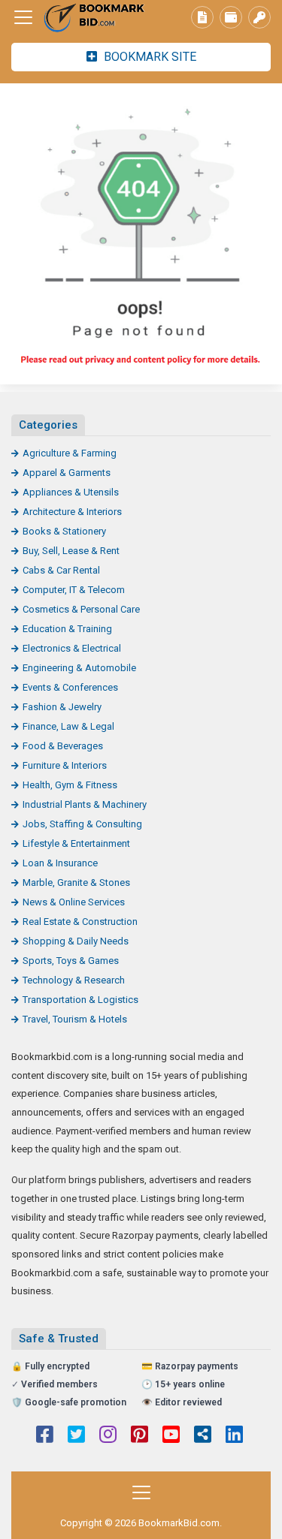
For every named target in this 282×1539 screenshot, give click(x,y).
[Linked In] (234, 1436)
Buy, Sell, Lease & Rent (71, 550)
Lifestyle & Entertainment (76, 843)
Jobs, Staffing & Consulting (82, 824)
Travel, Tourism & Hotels (75, 1019)
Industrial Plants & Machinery (85, 804)
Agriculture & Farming (70, 453)
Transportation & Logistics (80, 999)
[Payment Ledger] (231, 17)
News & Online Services (74, 902)
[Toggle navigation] (23, 17)
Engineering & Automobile (79, 667)
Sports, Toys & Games (71, 960)
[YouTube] (171, 1436)
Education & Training (67, 628)
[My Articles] (202, 17)
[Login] (259, 17)
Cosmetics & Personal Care (81, 609)
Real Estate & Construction (80, 921)
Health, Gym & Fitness (70, 785)
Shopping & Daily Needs (76, 941)
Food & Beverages (63, 745)
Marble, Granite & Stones (76, 882)
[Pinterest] (139, 1436)
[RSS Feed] (202, 1436)
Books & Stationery (64, 531)
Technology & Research (74, 980)
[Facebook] (44, 1436)
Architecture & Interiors (72, 511)
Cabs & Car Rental (61, 570)
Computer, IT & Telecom (74, 589)
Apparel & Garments (67, 472)
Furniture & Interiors (65, 765)
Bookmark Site (148, 57)
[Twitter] (76, 1436)
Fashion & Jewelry (62, 706)
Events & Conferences (70, 687)
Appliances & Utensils (71, 492)
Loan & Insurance (60, 863)
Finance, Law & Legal (68, 726)
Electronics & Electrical (72, 648)
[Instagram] (108, 1436)
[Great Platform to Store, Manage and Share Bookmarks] (94, 17)
